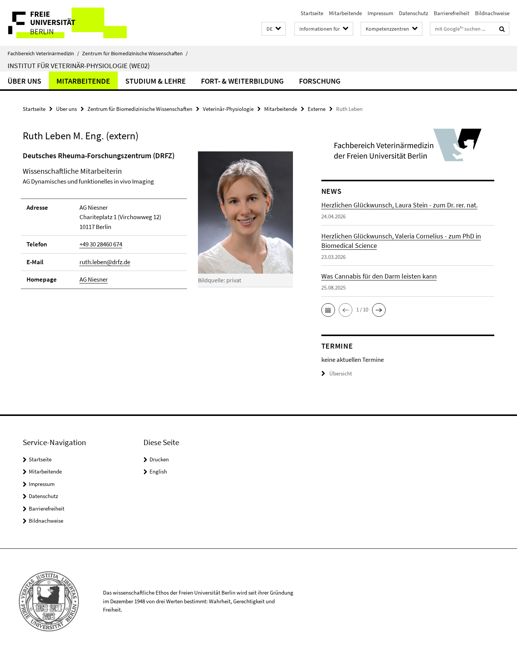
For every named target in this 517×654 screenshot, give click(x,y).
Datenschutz (413, 13)
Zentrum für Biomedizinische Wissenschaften (135, 53)
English (158, 471)
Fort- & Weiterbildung (242, 81)
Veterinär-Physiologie (228, 108)
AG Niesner (93, 279)
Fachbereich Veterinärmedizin (43, 53)
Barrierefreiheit (451, 13)
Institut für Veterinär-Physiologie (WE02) (79, 65)
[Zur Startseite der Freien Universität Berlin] (63, 23)
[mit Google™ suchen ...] (502, 29)
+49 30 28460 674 (100, 244)
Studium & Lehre (155, 81)
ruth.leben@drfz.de (104, 262)
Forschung (320, 81)
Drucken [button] (159, 459)
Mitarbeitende (345, 13)
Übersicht (340, 373)
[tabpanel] (158, 223)
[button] (274, 29)
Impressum (380, 13)
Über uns (24, 81)
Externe (316, 108)
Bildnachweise (492, 13)
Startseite (312, 13)
